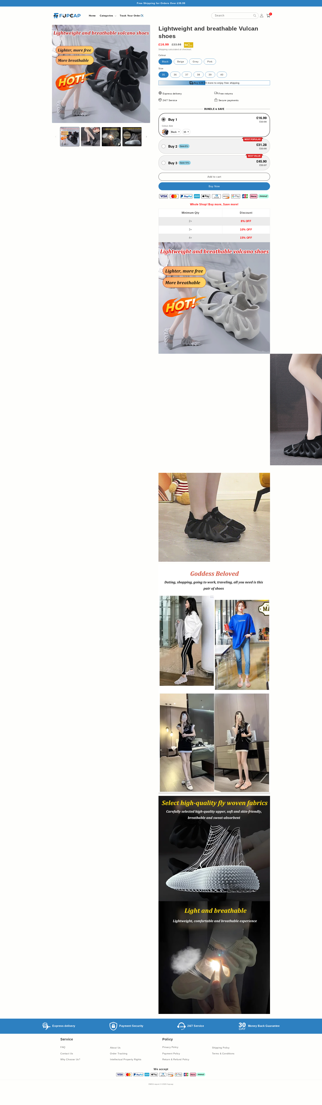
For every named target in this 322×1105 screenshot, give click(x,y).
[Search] (254, 15)
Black (165, 61)
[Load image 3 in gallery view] (111, 136)
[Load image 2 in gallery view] (90, 136)
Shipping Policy (221, 1047)
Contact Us (66, 1053)
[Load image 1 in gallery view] (69, 136)
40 (221, 74)
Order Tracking (118, 1053)
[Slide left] (55, 136)
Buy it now (214, 186)
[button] (108, 15)
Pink (209, 61)
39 (210, 74)
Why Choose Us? (70, 1059)
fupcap (170, 1084)
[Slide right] (146, 136)
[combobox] (234, 16)
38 (198, 74)
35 (163, 74)
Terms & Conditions (223, 1053)
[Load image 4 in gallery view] (132, 136)
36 (175, 74)
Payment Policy (171, 1053)
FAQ (62, 1047)
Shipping (163, 49)
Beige (180, 61)
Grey (196, 61)
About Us (115, 1047)
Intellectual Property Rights (125, 1059)
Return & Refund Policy (175, 1059)
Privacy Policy (170, 1047)
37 (186, 74)
